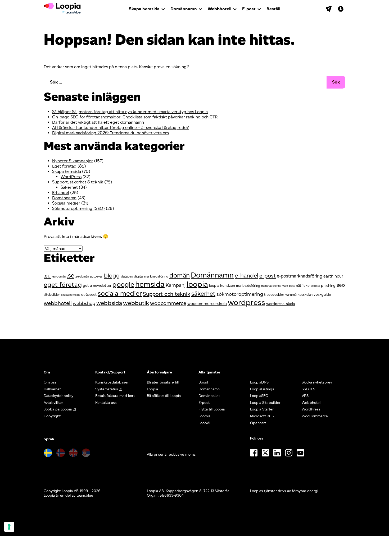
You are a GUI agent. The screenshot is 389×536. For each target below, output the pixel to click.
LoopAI (204, 423)
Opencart (258, 423)
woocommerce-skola (207, 303)
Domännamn (183, 8)
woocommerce (168, 303)
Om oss (50, 382)
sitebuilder (52, 295)
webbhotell (58, 303)
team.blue (84, 495)
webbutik (136, 303)
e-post (267, 275)
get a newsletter (97, 285)
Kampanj (176, 285)
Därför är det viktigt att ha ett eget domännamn (98, 122)
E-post (249, 8)
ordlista (315, 286)
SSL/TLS (308, 389)
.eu (47, 275)
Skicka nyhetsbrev (317, 382)
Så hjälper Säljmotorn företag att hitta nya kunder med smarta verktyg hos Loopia (130, 111)
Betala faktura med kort (115, 396)
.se (70, 275)
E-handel (60, 192)
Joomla (204, 416)
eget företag (63, 284)
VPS (305, 396)
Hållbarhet (52, 389)
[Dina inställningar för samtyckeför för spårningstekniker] (9, 527)
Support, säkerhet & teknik (77, 181)
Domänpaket (209, 396)
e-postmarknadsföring (299, 276)
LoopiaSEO (259, 396)
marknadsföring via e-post (278, 286)
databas (127, 276)
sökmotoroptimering (239, 294)
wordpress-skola (280, 303)
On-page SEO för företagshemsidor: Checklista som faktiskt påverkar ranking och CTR (135, 116)
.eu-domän (59, 276)
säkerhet (203, 293)
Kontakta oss (106, 402)
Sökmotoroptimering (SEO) (78, 208)
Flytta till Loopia (211, 409)
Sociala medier (66, 203)
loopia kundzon (222, 285)
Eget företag (64, 166)
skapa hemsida (70, 295)
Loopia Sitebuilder (265, 402)
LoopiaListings (262, 389)
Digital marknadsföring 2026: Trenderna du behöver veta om (110, 132)
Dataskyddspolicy (58, 396)
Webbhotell (219, 8)
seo (341, 285)
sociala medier (120, 293)
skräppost (89, 295)
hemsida (150, 284)
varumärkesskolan (299, 295)
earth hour (333, 276)
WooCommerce (315, 416)
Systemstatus (106, 389)
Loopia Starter (262, 409)
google (123, 284)
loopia (197, 284)
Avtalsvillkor (53, 402)
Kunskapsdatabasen (112, 382)
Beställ (273, 8)
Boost (203, 382)
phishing (328, 285)
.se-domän (82, 276)
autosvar (96, 276)
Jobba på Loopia (58, 409)
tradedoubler (274, 295)
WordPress (71, 176)
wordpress (246, 302)
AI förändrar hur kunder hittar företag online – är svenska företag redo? (120, 127)
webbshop (84, 303)
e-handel (246, 275)
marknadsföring (248, 286)
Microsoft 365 (262, 416)
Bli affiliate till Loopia (164, 396)
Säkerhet (69, 187)
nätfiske (303, 285)
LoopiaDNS (259, 382)
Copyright (52, 416)
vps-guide (322, 294)
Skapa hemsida (144, 8)
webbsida (109, 303)
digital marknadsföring (151, 276)
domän (179, 275)
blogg (112, 275)
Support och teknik (166, 294)
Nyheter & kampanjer (72, 160)
